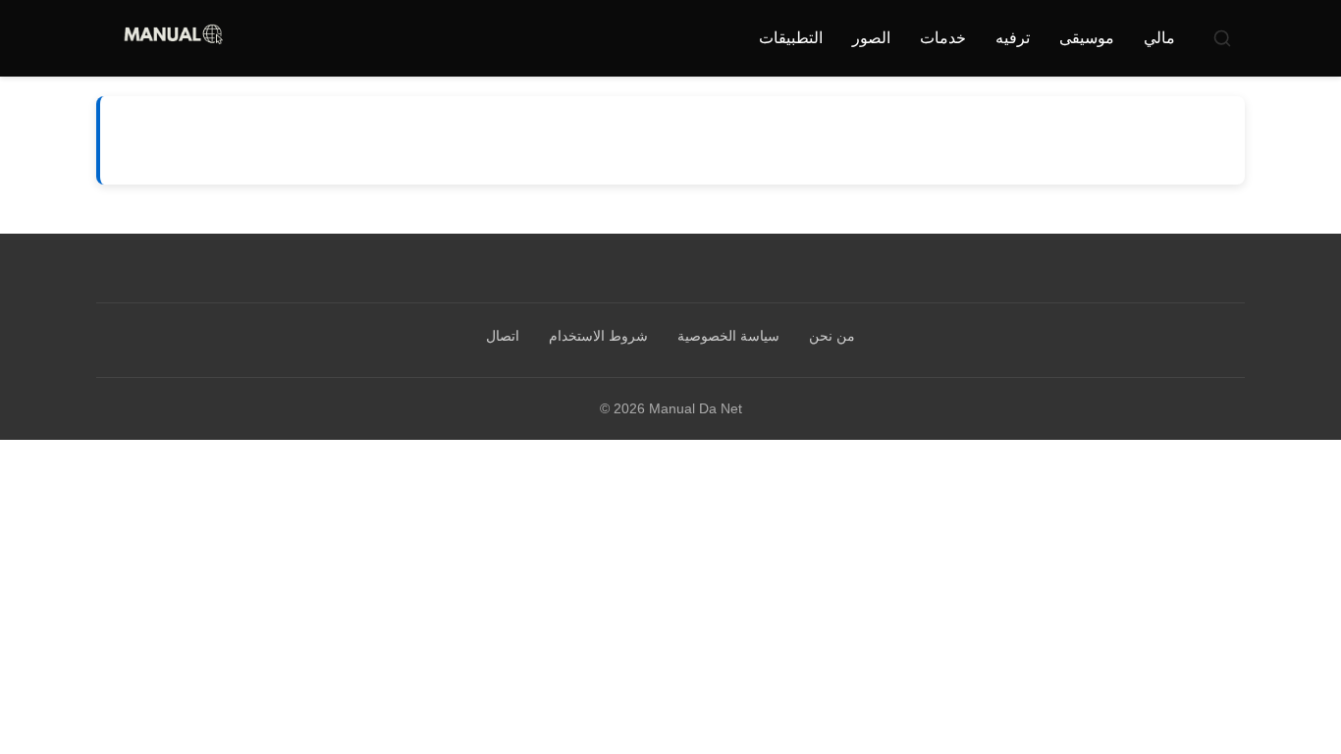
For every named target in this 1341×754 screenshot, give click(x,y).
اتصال (502, 336)
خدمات (943, 37)
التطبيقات (791, 37)
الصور (871, 37)
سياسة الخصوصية (728, 336)
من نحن (832, 336)
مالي (1159, 37)
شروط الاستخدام (598, 336)
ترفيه (1012, 37)
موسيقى (1086, 37)
